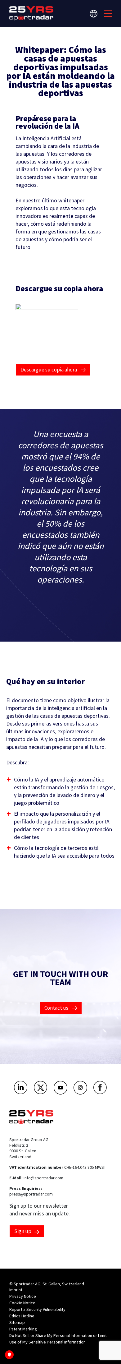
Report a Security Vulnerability (37, 1309)
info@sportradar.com (43, 1178)
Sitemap (17, 1322)
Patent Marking (23, 1329)
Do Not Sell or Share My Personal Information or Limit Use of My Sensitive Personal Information (58, 1339)
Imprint (15, 1290)
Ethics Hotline (21, 1316)
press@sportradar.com (31, 1194)
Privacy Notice (22, 1296)
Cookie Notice (22, 1303)
